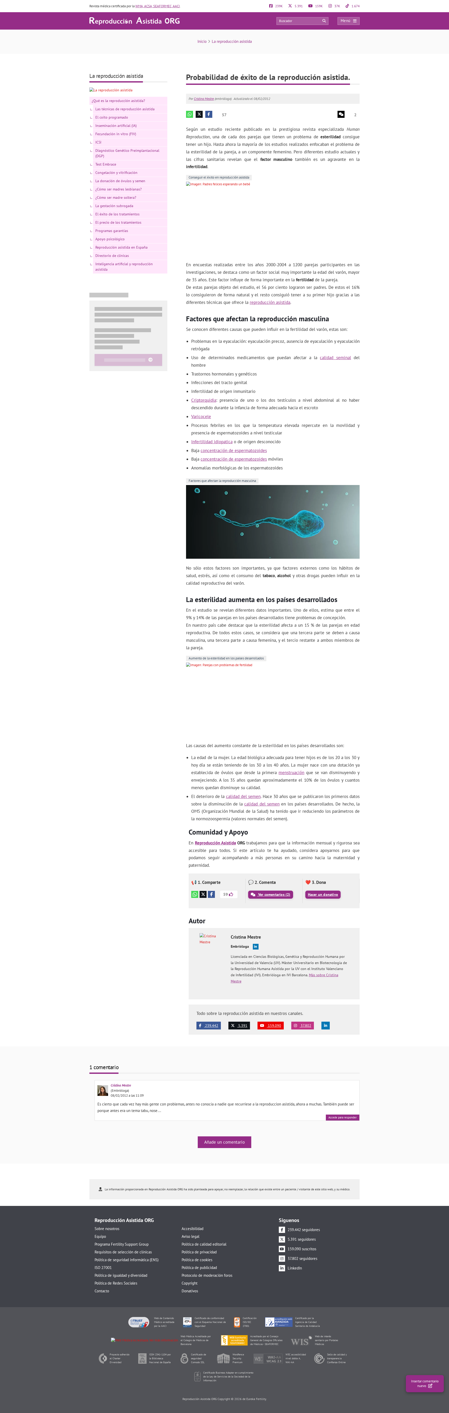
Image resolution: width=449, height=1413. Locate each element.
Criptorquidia (203, 400)
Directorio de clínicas (112, 255)
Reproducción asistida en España (121, 247)
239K (278, 6)
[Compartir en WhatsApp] (194, 894)
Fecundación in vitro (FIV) (115, 134)
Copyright (189, 1283)
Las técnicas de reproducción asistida (125, 109)
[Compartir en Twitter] (203, 894)
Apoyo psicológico (110, 239)
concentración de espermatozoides (234, 450)
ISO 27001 (103, 1267)
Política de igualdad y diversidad (121, 1275)
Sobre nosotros (107, 1229)
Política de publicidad (199, 1267)
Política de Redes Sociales (116, 1283)
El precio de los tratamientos (118, 222)
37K (337, 6)
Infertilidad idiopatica (212, 442)
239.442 (211, 1025)
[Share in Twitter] (199, 114)
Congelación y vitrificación (116, 172)
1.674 (355, 6)
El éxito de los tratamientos (117, 214)
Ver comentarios (273, 894)
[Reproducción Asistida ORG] (134, 20)
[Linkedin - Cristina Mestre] (256, 947)
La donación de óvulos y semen (120, 181)
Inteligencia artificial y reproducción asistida (124, 267)
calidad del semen (243, 796)
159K (318, 6)
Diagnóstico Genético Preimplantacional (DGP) (127, 153)
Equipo (100, 1236)
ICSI (98, 142)
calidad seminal (335, 357)
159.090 (274, 1025)
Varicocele (201, 416)
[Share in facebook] (208, 114)
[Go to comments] (341, 114)
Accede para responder (342, 1117)
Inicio (202, 41)
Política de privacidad (199, 1252)
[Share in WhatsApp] (189, 114)
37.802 (305, 1025)
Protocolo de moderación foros (207, 1275)
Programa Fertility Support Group (122, 1244)
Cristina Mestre (204, 99)
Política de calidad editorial (204, 1244)
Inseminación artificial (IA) (116, 125)
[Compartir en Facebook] (211, 894)
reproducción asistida (270, 302)
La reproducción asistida (232, 41)
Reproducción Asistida (215, 843)
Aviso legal (190, 1236)
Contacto (102, 1291)
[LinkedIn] (325, 1025)
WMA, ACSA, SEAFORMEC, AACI (157, 6)
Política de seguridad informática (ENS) (127, 1260)
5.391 (298, 6)
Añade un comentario (224, 1142)
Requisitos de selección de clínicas (123, 1252)
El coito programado (111, 117)
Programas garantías (111, 230)
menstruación (291, 772)
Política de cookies (197, 1260)
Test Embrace (105, 164)
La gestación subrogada (114, 205)
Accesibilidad (192, 1229)
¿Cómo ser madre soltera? (115, 197)
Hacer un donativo (323, 894)
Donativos (190, 1291)
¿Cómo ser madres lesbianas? (118, 189)
